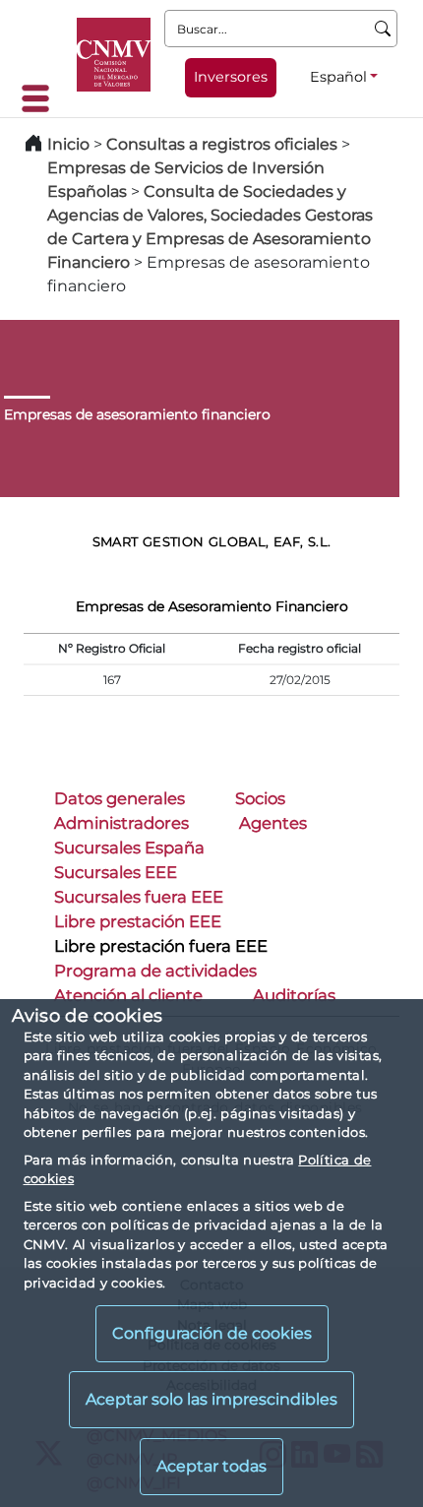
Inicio (68, 144)
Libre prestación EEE (137, 921)
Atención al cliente (128, 995)
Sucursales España (129, 847)
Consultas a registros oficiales (221, 144)
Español (338, 77)
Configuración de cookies (212, 1333)
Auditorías (294, 995)
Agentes (273, 823)
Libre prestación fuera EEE (161, 946)
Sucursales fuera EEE (138, 897)
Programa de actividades (155, 970)
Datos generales (119, 798)
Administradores (121, 823)
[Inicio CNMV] (113, 55)
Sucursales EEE (115, 872)
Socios (260, 798)
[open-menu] (41, 98)
